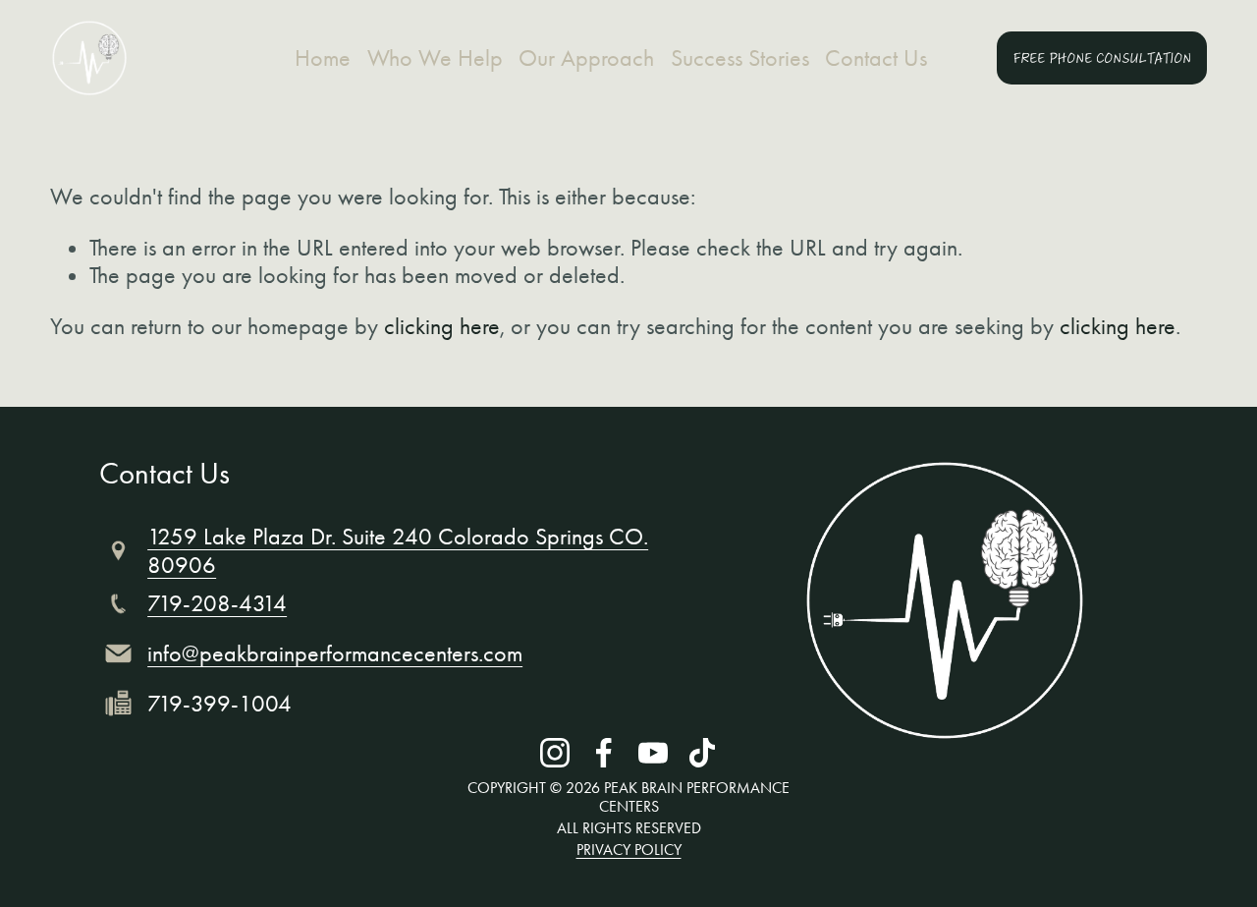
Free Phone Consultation (1101, 58)
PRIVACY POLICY (629, 849)
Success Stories (740, 58)
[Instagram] (555, 752)
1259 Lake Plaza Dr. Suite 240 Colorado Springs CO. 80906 (397, 550)
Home (323, 58)
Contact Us (876, 58)
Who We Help (435, 58)
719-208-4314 (217, 603)
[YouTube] (653, 752)
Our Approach (586, 58)
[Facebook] (604, 752)
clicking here (442, 326)
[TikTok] (702, 752)
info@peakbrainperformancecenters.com (334, 653)
